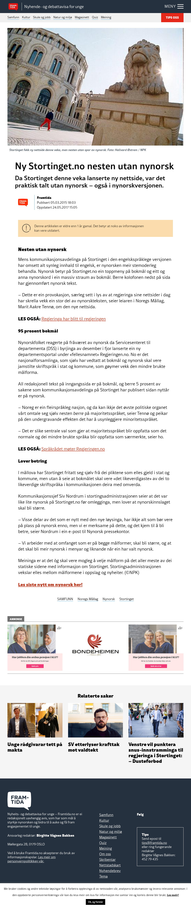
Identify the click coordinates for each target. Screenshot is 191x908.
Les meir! (173, 895)
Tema (103, 876)
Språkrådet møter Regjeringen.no (73, 449)
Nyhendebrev (110, 870)
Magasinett (82, 17)
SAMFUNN (65, 599)
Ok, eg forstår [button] (95, 902)
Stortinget (126, 599)
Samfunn (13, 17)
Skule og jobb (42, 17)
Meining (106, 17)
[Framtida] (14, 7)
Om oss (105, 854)
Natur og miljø (62, 17)
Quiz (95, 17)
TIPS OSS (172, 17)
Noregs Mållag (88, 599)
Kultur (26, 17)
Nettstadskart (110, 865)
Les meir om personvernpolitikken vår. (31, 859)
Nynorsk (109, 599)
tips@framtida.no (154, 842)
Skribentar (107, 859)
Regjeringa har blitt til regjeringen (73, 319)
